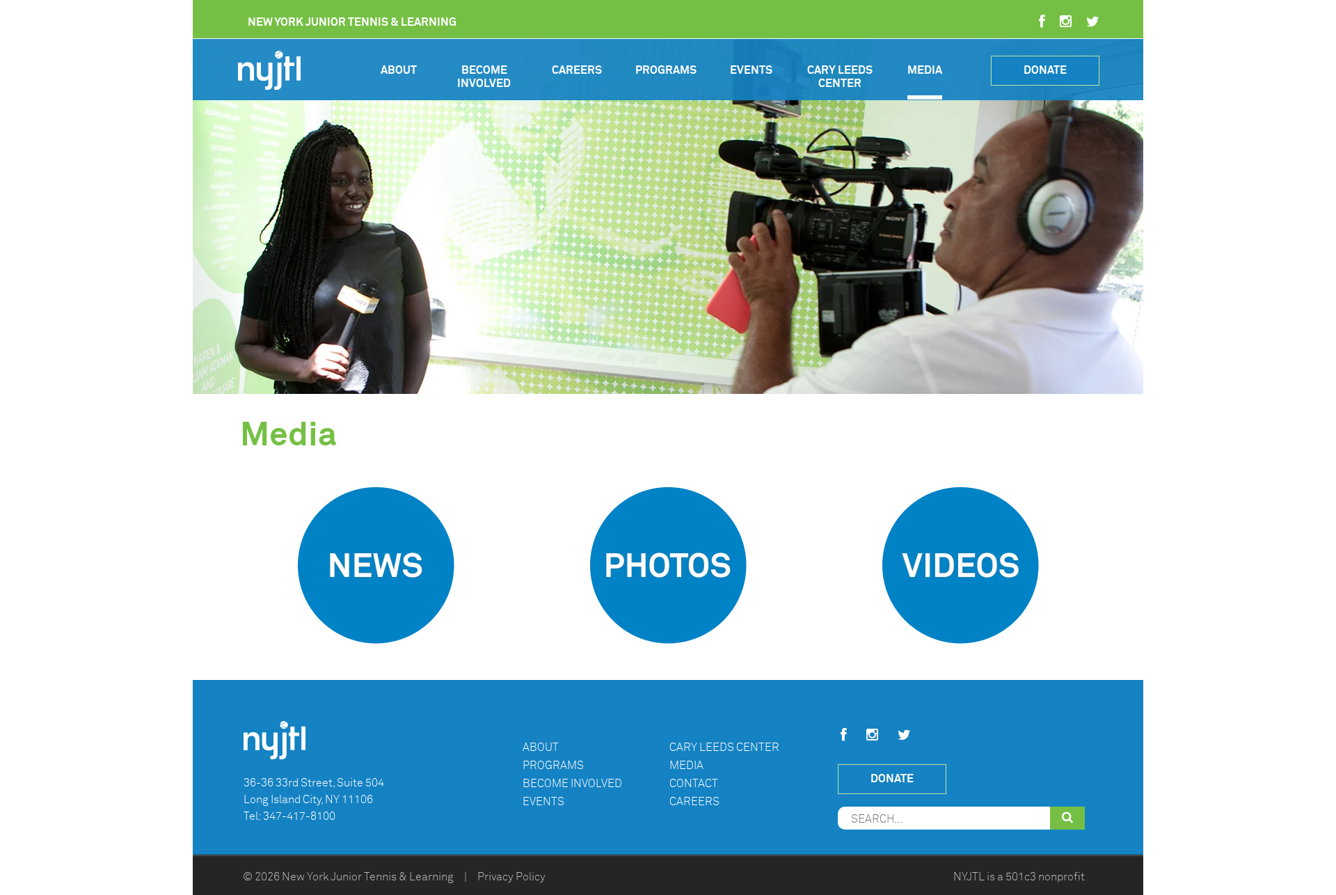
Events (751, 70)
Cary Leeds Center (840, 76)
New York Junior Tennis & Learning (368, 877)
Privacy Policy (511, 877)
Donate (1045, 70)
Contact (693, 784)
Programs (666, 70)
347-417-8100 (299, 816)
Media (924, 70)
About (399, 70)
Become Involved (484, 76)
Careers (577, 70)
